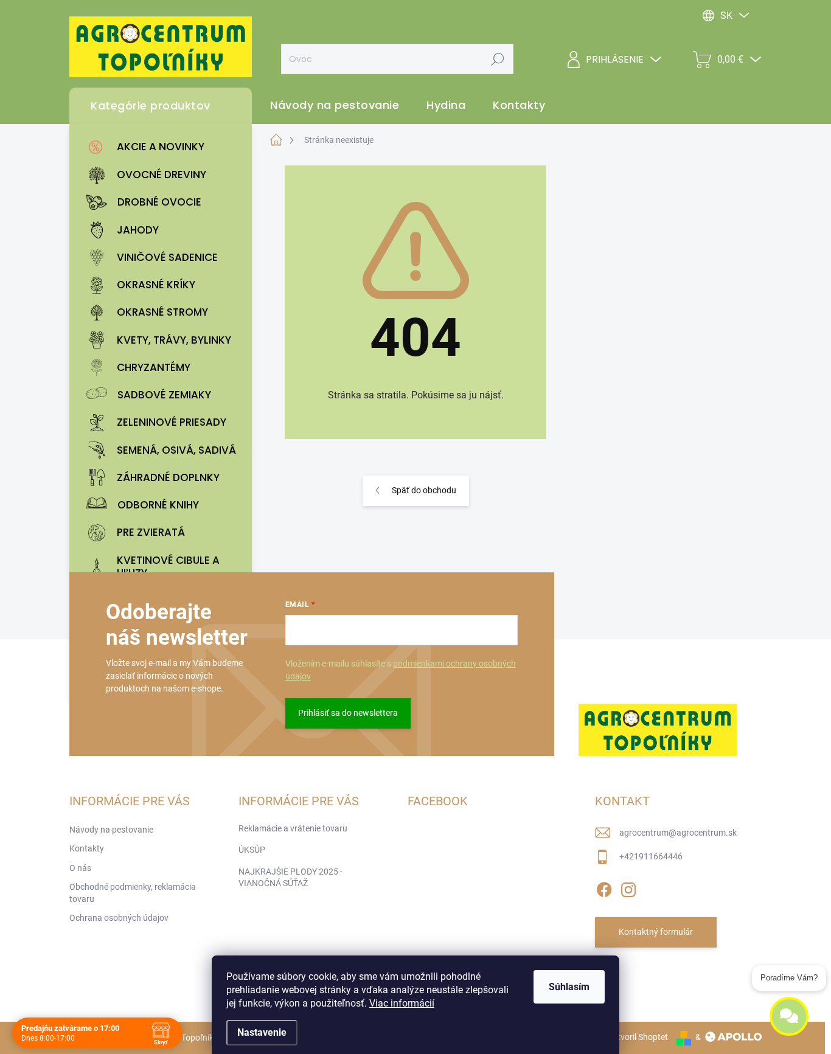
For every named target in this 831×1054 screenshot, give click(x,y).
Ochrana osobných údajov (119, 918)
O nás (80, 868)
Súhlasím (569, 987)
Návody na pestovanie (111, 829)
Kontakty (86, 848)
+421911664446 (651, 856)
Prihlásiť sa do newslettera (348, 713)
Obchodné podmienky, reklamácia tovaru (132, 893)
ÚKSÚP (251, 850)
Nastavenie (262, 1032)
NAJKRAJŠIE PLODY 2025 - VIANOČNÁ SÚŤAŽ (290, 878)
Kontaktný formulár (656, 932)
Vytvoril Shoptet (638, 1037)
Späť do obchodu (424, 490)
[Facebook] (604, 887)
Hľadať (498, 59)
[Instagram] (628, 887)
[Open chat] (789, 1019)
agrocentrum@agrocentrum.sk (678, 832)
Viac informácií (401, 1003)
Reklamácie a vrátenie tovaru (292, 828)
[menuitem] (163, 147)
